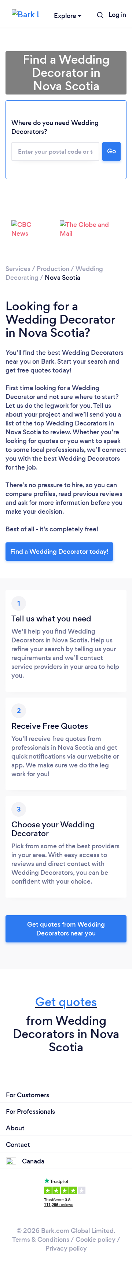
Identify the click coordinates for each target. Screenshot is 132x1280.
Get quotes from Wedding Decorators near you (66, 929)
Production (53, 268)
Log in (117, 14)
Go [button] (111, 151)
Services (18, 268)
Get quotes (66, 1002)
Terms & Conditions (40, 1239)
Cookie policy (95, 1239)
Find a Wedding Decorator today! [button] (59, 551)
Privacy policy (66, 1248)
